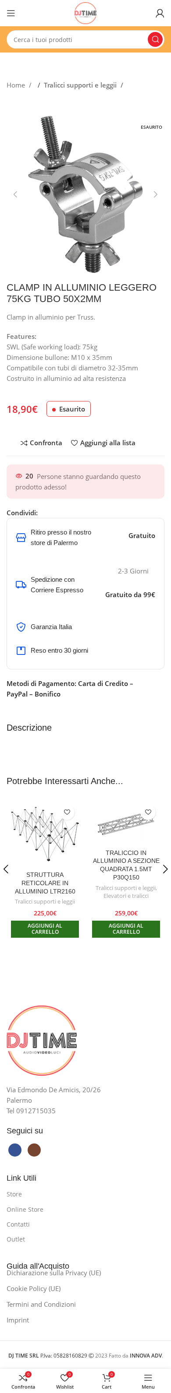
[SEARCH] (155, 39)
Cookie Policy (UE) (34, 1288)
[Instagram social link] (34, 1150)
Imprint (18, 1320)
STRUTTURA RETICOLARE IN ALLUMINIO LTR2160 (45, 883)
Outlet (16, 1239)
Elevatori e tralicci (126, 896)
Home (17, 85)
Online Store (25, 1209)
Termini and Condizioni (41, 1304)
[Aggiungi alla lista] (67, 812)
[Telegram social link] (79, 512)
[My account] (160, 13)
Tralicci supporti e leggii (81, 85)
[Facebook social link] (44, 512)
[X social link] (53, 512)
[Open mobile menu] (11, 13)
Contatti (18, 1224)
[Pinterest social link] (61, 512)
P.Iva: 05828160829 (48, 1355)
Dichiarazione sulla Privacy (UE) (54, 1272)
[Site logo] (85, 12)
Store (14, 1194)
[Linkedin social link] (70, 512)
